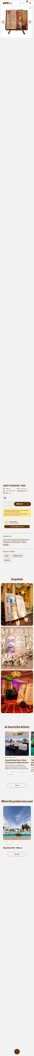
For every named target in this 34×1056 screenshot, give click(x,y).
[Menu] (30, 3)
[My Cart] (26, 3)
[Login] (23, 3)
